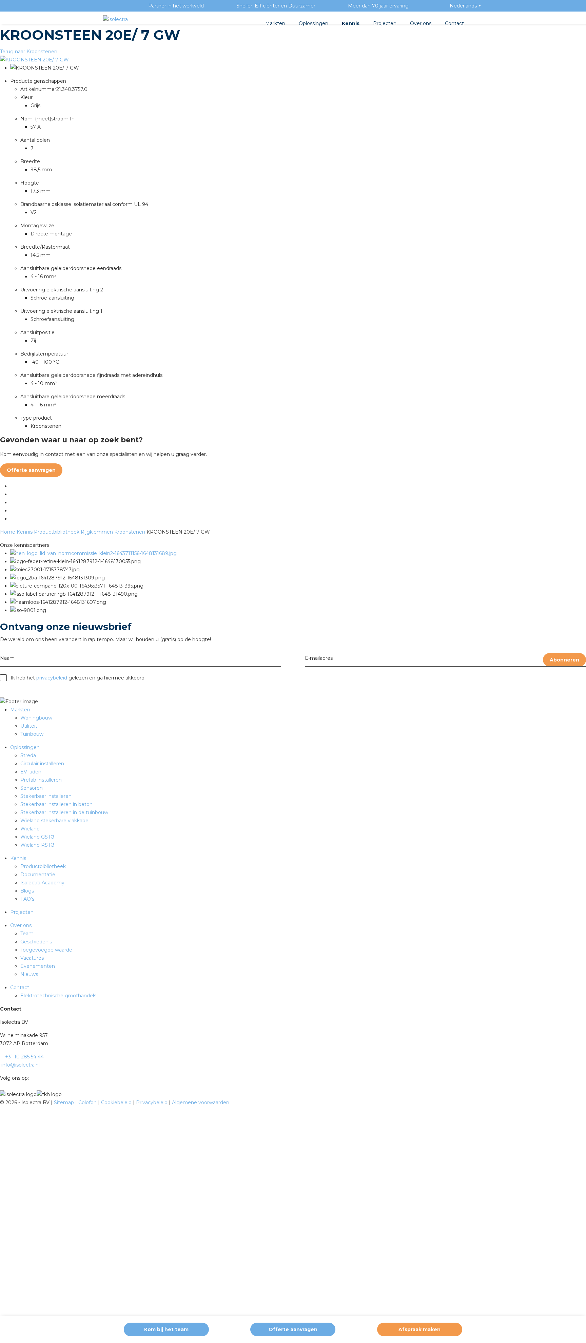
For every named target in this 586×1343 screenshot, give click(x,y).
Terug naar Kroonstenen (28, 52)
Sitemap (64, 1102)
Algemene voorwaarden (200, 1102)
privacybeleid (51, 678)
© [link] (2, 1102)
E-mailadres (319, 658)
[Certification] (93, 553)
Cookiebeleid (117, 1102)
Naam (7, 658)
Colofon (88, 1102)
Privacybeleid (152, 1102)
